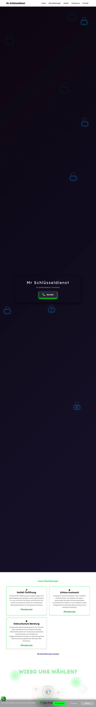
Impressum (75, 3)
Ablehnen (87, 703)
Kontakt (85, 3)
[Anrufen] (3, 698)
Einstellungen (73, 703)
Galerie (66, 3)
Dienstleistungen (55, 3)
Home (44, 3)
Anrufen (50, 295)
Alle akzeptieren (59, 703)
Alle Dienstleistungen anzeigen (48, 654)
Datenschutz (40, 703)
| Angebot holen (27, 609)
